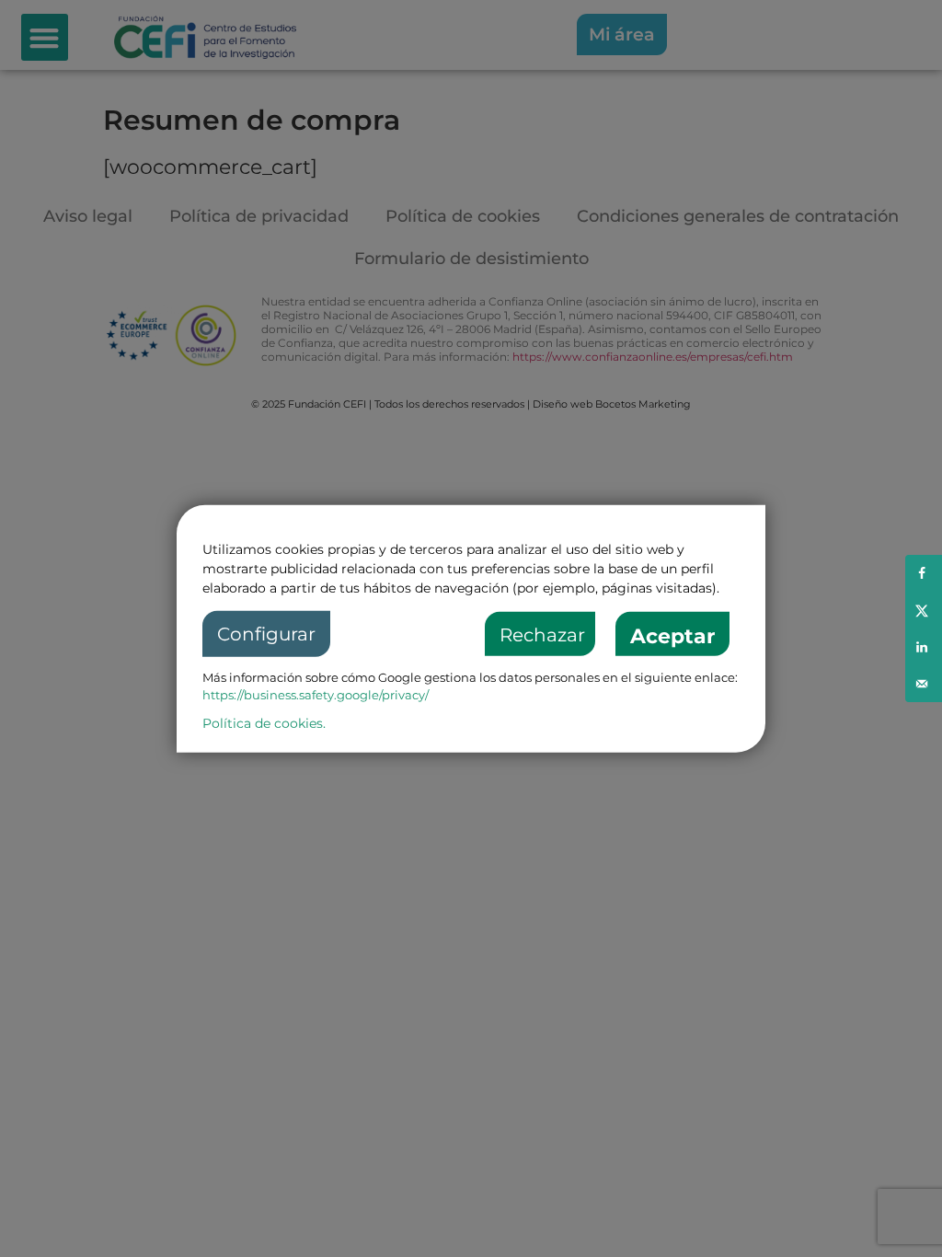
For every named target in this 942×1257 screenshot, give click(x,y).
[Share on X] (923, 610)
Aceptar (672, 636)
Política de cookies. (264, 722)
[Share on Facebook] (923, 573)
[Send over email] (923, 683)
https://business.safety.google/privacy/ (315, 694)
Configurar (266, 634)
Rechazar (542, 635)
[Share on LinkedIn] (923, 646)
